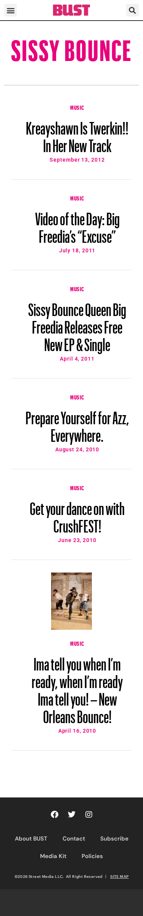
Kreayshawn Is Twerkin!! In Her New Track (77, 133)
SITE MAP (119, 876)
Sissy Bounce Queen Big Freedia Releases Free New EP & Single (77, 324)
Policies (92, 856)
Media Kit (53, 856)
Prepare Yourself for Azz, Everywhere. (77, 423)
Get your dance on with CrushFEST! (77, 514)
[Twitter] (71, 814)
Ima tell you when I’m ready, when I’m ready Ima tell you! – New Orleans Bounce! (77, 687)
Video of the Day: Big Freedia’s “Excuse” (77, 224)
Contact (74, 838)
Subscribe (114, 838)
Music (77, 106)
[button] (10, 10)
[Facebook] (54, 814)
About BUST (31, 838)
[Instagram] (88, 814)
